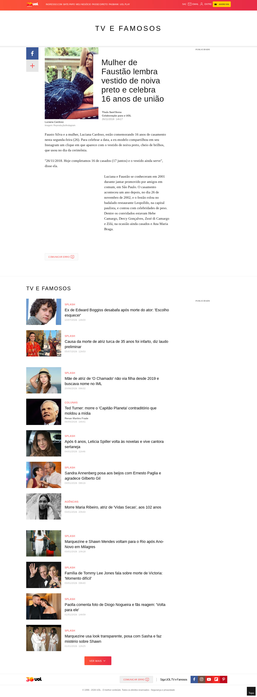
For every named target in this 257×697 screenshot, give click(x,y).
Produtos (33, 14)
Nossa (191, 14)
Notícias (66, 14)
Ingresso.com (54, 4)
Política (78, 14)
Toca (211, 14)
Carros (89, 14)
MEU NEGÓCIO (83, 4)
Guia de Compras (226, 14)
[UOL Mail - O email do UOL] (193, 4)
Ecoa (169, 14)
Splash (132, 14)
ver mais (95, 661)
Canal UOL (180, 14)
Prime (204, 14)
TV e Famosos (128, 28)
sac (184, 4)
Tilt (163, 14)
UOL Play (125, 4)
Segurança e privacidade (162, 690)
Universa (143, 14)
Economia (100, 14)
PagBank (114, 4)
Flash (44, 14)
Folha (111, 14)
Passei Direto (100, 4)
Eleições (54, 14)
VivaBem (154, 14)
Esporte (121, 14)
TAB (197, 14)
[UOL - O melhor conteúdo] (32, 4)
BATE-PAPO (69, 4)
